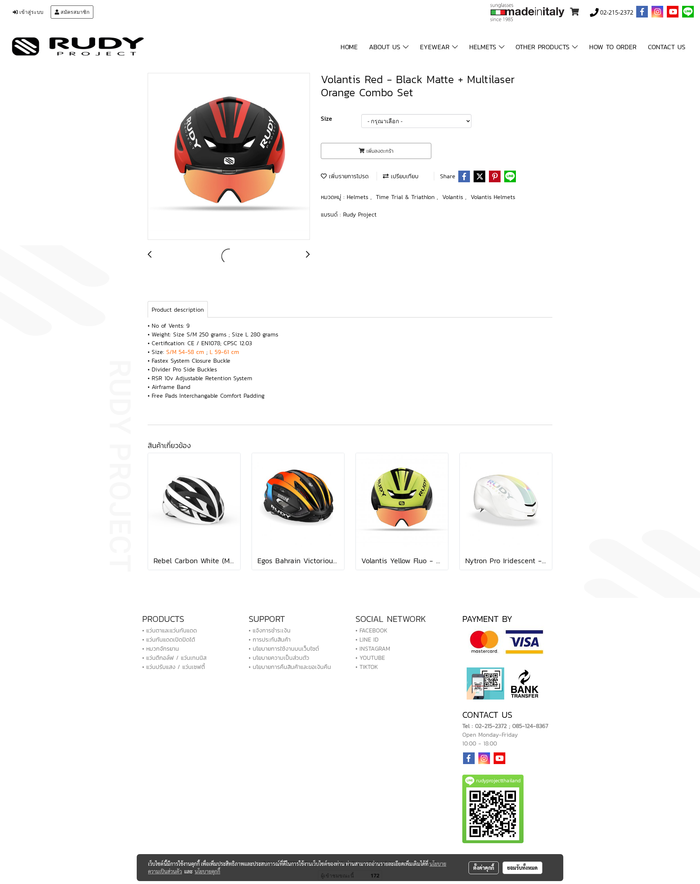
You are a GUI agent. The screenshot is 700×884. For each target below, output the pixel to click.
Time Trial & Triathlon (406, 196)
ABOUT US (386, 47)
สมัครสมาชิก (74, 12)
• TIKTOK (366, 666)
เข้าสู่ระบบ (30, 12)
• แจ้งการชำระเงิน (270, 630)
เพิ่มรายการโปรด (348, 176)
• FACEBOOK (371, 630)
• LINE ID (366, 639)
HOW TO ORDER (613, 47)
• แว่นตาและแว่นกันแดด (169, 630)
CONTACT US (666, 47)
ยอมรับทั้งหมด (522, 867)
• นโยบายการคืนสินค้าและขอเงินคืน (290, 666)
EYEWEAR (436, 47)
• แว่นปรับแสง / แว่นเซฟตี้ (173, 666)
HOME (349, 47)
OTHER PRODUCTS (544, 47)
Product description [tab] (178, 309)
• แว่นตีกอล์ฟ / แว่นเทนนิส (174, 657)
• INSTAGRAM (372, 648)
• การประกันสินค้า (270, 639)
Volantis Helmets (493, 196)
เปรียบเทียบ (404, 176)
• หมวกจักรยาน (160, 648)
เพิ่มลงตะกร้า (379, 151)
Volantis (453, 196)
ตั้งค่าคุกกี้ (483, 867)
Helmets (358, 196)
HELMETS (484, 47)
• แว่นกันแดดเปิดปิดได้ (168, 639)
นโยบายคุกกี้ (207, 871)
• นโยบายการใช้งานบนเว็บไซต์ (284, 648)
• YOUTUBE (370, 657)
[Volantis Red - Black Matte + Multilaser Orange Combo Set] (229, 156)
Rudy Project (360, 214)
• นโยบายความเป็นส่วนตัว (279, 657)
